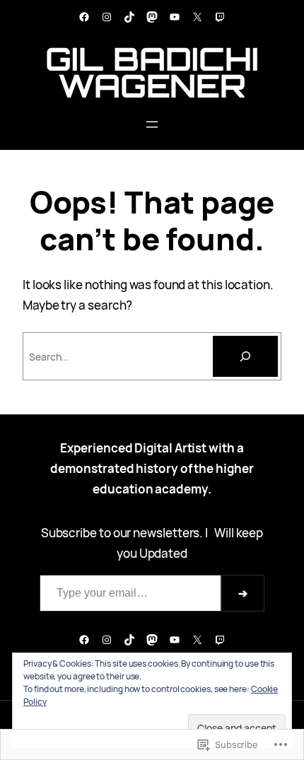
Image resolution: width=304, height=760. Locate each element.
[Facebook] (84, 17)
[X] (197, 17)
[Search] (245, 356)
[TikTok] (129, 17)
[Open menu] (152, 124)
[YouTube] (174, 17)
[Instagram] (106, 17)
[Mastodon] (152, 17)
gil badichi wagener (151, 72)
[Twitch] (220, 17)
